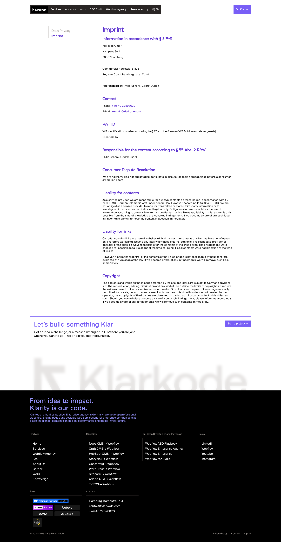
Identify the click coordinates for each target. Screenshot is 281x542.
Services (56, 9)
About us (70, 9)
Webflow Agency (116, 9)
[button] (137, 9)
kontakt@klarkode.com (126, 111)
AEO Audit (96, 9)
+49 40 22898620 (123, 106)
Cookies (235, 534)
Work (83, 9)
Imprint (247, 534)
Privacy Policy (220, 534)
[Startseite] (39, 9)
